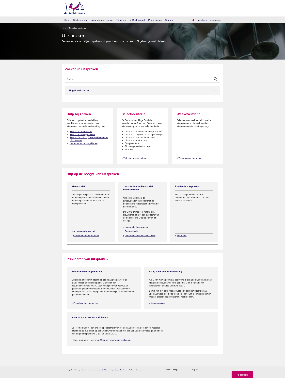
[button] (142, 90)
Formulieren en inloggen (208, 20)
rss (181, 370)
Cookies (92, 370)
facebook (205, 370)
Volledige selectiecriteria (134, 158)
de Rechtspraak (137, 20)
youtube (218, 370)
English (69, 370)
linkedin (214, 370)
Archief (131, 370)
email (186, 370)
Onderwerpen (80, 20)
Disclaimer (139, 370)
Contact (169, 20)
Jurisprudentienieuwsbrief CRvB (140, 235)
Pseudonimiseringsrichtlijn (85, 303)
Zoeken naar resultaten (81, 131)
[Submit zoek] (215, 79)
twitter (201, 370)
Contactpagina (158, 303)
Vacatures (123, 370)
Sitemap (77, 370)
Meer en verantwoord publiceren (115, 340)
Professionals (155, 20)
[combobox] (142, 79)
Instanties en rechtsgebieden (83, 143)
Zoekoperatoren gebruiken (82, 134)
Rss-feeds (182, 235)
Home (67, 20)
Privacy (84, 370)
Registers (121, 20)
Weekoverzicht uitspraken (190, 158)
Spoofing (114, 370)
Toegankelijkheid (103, 370)
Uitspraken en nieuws (102, 20)
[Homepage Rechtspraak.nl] (73, 7)
